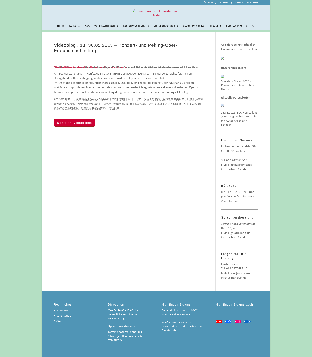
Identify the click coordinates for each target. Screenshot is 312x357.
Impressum (63, 310)
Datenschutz (64, 315)
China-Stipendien (164, 25)
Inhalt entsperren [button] (65, 67)
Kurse (72, 25)
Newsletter (252, 3)
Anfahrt (239, 3)
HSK (87, 25)
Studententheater (194, 25)
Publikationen (234, 25)
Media (214, 25)
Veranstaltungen (104, 25)
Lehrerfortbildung (134, 25)
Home (60, 25)
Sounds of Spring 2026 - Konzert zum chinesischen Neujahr (237, 85)
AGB (58, 321)
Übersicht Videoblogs (74, 122)
